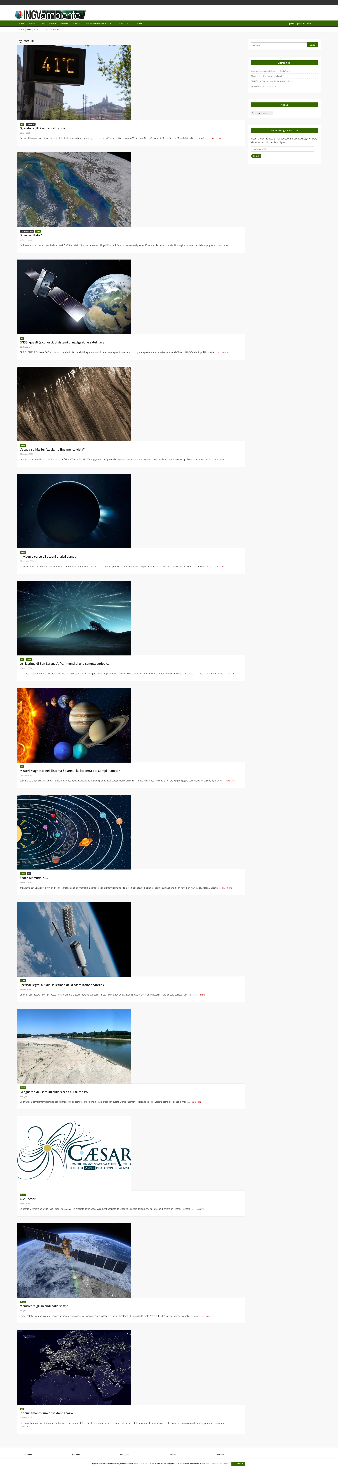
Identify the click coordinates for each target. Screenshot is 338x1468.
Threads (220, 1454)
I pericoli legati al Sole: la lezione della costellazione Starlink (62, 984)
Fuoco (36, 29)
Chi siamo (32, 23)
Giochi (23, 873)
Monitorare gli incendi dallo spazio (44, 1305)
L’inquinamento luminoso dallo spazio (46, 1413)
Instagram (124, 1454)
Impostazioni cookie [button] (220, 1463)
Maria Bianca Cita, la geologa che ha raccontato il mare (272, 81)
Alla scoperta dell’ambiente (55, 23)
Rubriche (55, 29)
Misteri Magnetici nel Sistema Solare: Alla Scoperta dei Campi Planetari (70, 770)
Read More (217, 138)
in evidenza (30, 124)
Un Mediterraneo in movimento (263, 86)
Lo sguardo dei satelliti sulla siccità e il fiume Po (54, 1091)
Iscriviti (256, 156)
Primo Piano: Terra (27, 231)
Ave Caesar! (28, 1198)
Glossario (76, 23)
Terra (45, 29)
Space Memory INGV (34, 877)
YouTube (172, 1454)
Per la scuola (124, 23)
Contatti (138, 23)
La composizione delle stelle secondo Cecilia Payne (270, 71)
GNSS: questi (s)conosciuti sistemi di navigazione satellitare (62, 342)
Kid (29, 873)
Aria (29, 29)
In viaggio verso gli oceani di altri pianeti (48, 556)
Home (21, 23)
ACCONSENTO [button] (238, 1463)
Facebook (28, 1454)
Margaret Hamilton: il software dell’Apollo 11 (268, 76)
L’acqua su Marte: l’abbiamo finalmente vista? (52, 449)
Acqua (21, 29)
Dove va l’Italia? (31, 235)
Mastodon (76, 1454)
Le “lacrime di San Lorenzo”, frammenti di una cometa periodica (64, 663)
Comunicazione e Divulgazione (98, 23)
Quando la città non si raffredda (42, 128)
